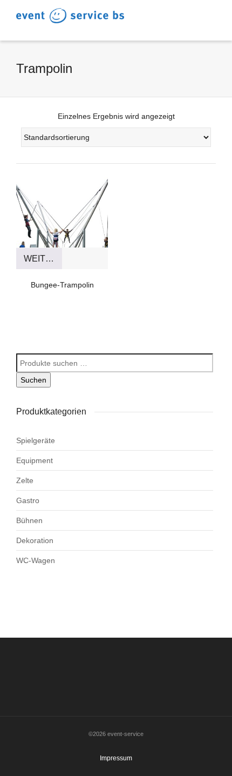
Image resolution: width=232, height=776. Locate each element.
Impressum (116, 758)
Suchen (33, 380)
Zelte (24, 480)
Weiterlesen (43, 258)
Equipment (34, 460)
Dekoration (34, 540)
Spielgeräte (35, 440)
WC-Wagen (35, 560)
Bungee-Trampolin (62, 284)
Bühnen (29, 520)
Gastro (27, 500)
